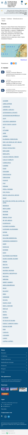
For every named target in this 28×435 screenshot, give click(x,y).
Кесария (5, 235)
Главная (3, 18)
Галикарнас (7, 163)
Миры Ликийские (9, 285)
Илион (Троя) (7, 217)
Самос (5, 338)
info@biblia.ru (6, 406)
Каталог (3, 353)
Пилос (5, 315)
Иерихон (6, 205)
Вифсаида (6, 154)
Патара (5, 300)
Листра (5, 264)
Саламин (6, 335)
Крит (4, 253)
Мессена (6, 276)
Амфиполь (6, 107)
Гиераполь (6, 177)
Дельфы (5, 186)
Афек (4, 133)
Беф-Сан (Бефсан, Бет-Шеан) (12, 142)
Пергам (5, 309)
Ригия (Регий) (7, 326)
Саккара (5, 332)
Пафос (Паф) (7, 303)
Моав (4, 288)
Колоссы (6, 247)
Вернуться (24, 60)
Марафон (6, 267)
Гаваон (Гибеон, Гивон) (11, 157)
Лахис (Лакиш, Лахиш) (10, 259)
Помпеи (5, 317)
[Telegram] (16, 63)
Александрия (7, 104)
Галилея (5, 165)
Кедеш (5, 232)
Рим (4, 329)
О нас (3, 372)
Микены (5, 279)
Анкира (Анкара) (8, 109)
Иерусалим (6, 208)
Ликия (5, 261)
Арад (4, 118)
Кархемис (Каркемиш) (10, 229)
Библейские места (18, 18)
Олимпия (6, 297)
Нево (4, 294)
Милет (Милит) (8, 282)
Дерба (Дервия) (8, 189)
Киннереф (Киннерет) (10, 241)
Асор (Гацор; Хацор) (9, 124)
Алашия (5, 101)
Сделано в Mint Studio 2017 (8, 433)
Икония (5, 214)
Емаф (4, 198)
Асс (4, 127)
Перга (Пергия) (8, 306)
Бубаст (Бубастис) (9, 148)
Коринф (5, 250)
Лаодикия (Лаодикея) (10, 256)
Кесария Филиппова (10, 238)
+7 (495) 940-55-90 (7, 404)
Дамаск (5, 180)
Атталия (5, 130)
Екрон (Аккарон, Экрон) (11, 195)
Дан (4, 183)
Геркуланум (7, 174)
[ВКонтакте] (11, 63)
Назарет (5, 291)
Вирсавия (6, 151)
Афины (5, 136)
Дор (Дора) (6, 192)
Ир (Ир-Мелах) (7, 220)
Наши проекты (6, 359)
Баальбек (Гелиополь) (10, 139)
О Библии (9, 18)
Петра (5, 312)
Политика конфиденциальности (8, 430)
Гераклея (6, 171)
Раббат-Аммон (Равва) (10, 323)
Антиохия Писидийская (11, 115)
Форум (3, 369)
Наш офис (4, 409)
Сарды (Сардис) (8, 341)
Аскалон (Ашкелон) (9, 121)
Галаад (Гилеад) (8, 160)
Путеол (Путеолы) (9, 320)
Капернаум (6, 223)
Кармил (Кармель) (9, 226)
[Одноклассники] (14, 63)
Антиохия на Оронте (10, 112)
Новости (4, 365)
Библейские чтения (7, 362)
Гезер (4, 168)
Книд (4, 244)
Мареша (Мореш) (8, 270)
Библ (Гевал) (7, 145)
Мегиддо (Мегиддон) (10, 273)
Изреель (5, 211)
